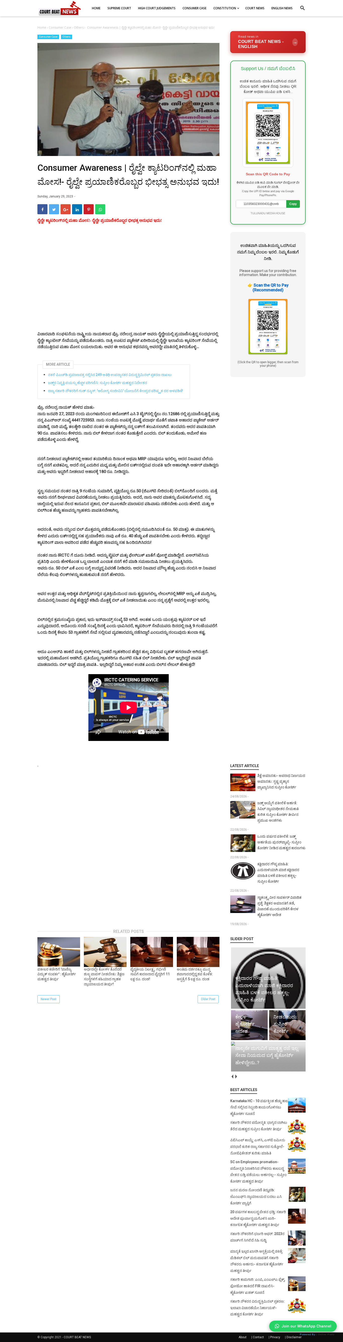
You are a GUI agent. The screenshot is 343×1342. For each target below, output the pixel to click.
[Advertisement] (128, 283)
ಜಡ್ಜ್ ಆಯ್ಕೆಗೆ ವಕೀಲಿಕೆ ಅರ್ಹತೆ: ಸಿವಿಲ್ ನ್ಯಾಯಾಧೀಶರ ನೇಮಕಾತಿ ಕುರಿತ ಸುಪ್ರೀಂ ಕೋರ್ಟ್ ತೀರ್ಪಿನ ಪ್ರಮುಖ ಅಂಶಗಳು (278, 811)
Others (67, 36)
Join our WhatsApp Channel (306, 1326)
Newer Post (48, 999)
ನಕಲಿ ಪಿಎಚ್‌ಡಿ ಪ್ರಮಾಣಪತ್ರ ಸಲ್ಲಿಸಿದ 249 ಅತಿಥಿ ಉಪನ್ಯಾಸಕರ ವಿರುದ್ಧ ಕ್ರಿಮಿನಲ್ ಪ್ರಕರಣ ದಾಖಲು (110, 375)
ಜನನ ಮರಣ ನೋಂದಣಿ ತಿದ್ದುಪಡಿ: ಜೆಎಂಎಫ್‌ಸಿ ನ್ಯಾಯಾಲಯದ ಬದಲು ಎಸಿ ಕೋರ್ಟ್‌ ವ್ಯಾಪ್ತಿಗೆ (256, 1196)
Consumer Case (48, 36)
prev (232, 1076)
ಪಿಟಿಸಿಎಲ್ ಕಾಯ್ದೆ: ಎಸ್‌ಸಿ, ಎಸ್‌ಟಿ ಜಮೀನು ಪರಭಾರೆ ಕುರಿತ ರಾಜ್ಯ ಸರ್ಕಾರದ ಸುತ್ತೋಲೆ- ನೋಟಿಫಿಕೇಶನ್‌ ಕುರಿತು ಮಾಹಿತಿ (257, 1146)
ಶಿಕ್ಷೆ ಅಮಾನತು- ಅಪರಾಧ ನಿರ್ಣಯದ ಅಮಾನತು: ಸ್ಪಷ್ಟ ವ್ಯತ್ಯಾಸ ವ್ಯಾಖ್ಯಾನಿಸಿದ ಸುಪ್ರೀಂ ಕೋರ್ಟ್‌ (281, 781)
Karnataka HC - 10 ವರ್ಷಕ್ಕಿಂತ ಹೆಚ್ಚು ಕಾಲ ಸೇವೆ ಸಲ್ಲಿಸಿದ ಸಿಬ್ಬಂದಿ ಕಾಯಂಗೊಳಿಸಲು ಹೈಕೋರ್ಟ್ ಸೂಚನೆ (259, 1107)
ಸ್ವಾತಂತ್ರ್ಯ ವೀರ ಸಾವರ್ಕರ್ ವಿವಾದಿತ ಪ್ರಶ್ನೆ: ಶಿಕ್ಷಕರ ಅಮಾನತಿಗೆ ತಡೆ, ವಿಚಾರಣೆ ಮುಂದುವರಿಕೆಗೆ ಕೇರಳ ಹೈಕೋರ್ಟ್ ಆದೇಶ (279, 906)
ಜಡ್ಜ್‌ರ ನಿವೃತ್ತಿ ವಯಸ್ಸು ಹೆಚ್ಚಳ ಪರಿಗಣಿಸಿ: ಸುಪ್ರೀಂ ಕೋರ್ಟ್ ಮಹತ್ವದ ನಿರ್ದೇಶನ (97, 383)
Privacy (275, 1337)
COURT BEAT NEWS (77, 1337)
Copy (293, 204)
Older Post (208, 999)
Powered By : (317, 1334)
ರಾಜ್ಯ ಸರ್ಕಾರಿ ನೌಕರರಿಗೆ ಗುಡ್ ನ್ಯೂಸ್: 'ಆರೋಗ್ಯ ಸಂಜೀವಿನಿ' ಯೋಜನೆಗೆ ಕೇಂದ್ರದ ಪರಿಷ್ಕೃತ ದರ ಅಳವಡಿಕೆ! (115, 391)
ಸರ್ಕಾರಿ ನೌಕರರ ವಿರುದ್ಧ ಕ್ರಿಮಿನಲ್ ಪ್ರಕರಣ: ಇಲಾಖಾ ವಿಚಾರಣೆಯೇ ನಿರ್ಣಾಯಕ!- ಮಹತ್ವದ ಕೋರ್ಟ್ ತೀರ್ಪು (257, 1307)
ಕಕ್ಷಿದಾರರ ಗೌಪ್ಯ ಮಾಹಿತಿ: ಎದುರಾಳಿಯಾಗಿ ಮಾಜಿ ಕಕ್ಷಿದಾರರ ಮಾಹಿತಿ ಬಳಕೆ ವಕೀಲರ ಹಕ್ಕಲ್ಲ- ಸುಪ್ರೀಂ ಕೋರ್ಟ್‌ (278, 872)
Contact (258, 1337)
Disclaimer (294, 1337)
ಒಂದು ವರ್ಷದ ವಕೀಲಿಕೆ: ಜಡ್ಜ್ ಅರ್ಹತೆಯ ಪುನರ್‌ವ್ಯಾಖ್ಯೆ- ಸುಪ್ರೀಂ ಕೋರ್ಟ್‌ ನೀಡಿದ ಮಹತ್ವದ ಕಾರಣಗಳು (281, 842)
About (243, 1337)
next (236, 1076)
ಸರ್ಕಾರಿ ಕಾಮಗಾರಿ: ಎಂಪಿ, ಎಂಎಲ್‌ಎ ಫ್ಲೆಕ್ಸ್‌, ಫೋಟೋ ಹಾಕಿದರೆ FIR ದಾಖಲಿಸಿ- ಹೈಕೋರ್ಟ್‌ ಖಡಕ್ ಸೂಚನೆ (257, 1285)
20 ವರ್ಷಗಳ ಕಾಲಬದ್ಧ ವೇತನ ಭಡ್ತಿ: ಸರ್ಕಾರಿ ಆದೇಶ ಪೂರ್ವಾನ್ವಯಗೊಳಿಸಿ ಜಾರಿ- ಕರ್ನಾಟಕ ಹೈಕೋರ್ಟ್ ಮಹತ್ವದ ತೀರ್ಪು (258, 1218)
